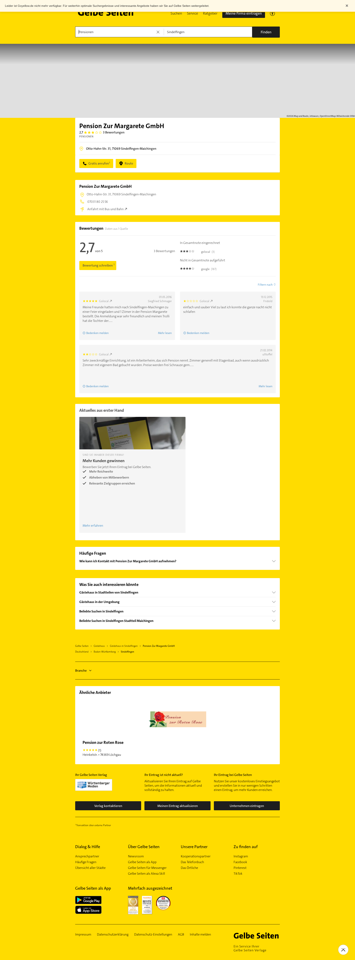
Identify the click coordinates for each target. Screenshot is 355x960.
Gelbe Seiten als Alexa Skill (146, 874)
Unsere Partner (194, 846)
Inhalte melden (200, 934)
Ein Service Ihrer (250, 948)
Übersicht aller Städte (90, 868)
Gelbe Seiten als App (142, 862)
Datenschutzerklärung (112, 934)
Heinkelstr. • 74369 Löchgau (103, 748)
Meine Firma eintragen (244, 13)
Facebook (240, 862)
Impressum (83, 934)
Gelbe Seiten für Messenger (147, 868)
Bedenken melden (97, 333)
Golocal (104, 301)
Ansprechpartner (87, 856)
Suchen (176, 13)
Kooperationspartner (196, 856)
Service (192, 13)
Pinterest (240, 868)
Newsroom (136, 856)
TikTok (238, 874)
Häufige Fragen (85, 862)
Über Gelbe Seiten (144, 846)
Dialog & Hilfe (87, 846)
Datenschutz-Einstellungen (153, 934)
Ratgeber (210, 13)
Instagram (241, 856)
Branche (81, 670)
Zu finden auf (246, 846)
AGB (181, 934)
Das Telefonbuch (192, 862)
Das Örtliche (189, 868)
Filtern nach (265, 284)
